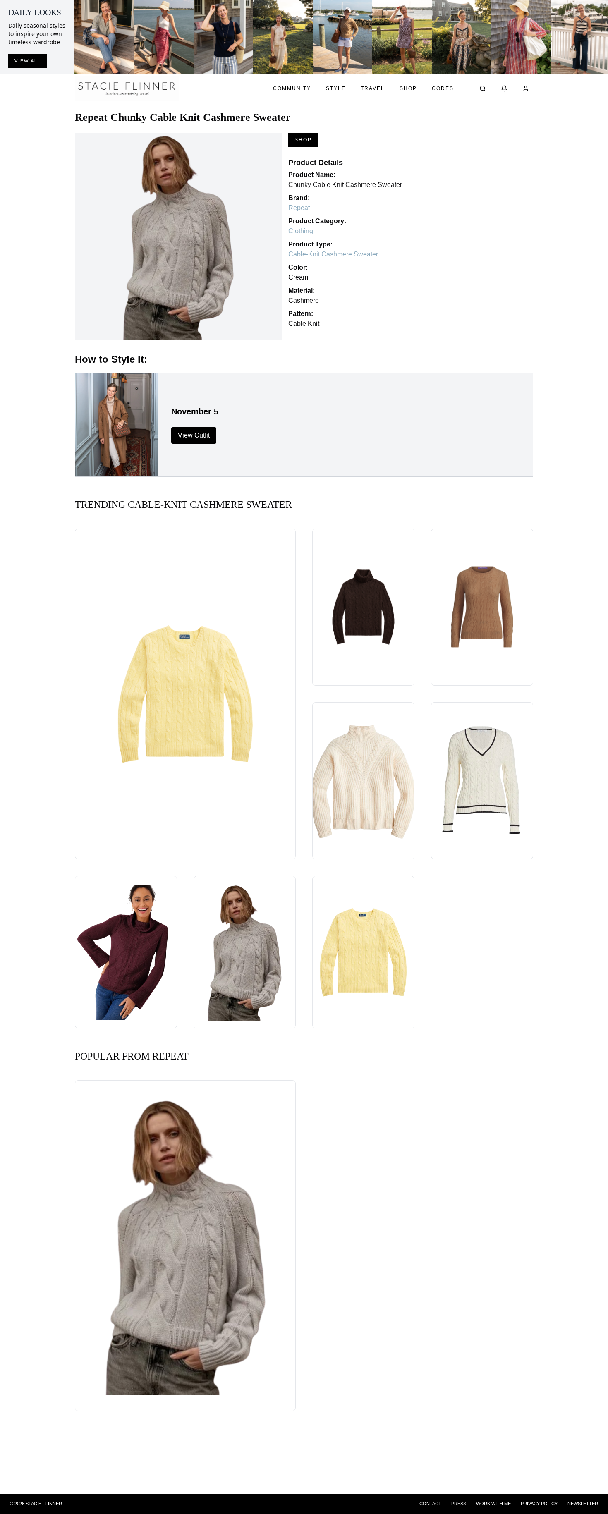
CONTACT (430, 1503)
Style (336, 88)
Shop (408, 88)
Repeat (299, 207)
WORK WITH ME (493, 1503)
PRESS (458, 1503)
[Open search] (482, 88)
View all (27, 60)
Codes (443, 88)
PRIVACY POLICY (539, 1503)
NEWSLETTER (582, 1503)
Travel (373, 88)
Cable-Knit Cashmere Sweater (333, 254)
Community (292, 88)
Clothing (300, 230)
